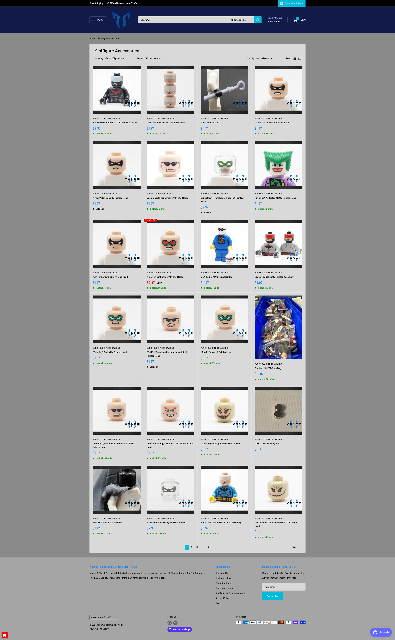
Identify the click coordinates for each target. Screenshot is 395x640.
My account (274, 21)
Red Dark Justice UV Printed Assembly (274, 276)
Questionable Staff (210, 122)
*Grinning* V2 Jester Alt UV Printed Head (275, 197)
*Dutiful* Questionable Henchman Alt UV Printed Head (167, 354)
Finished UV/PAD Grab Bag (268, 368)
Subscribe (272, 596)
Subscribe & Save (294, 3)
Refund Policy (223, 577)
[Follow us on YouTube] (175, 623)
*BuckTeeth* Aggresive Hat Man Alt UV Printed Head (170, 445)
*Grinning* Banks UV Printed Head (110, 352)
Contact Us (222, 572)
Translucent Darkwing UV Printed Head (166, 522)
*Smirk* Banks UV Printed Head (216, 352)
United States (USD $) (101, 617)
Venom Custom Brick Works (106, 118)
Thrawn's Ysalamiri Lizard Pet (108, 522)
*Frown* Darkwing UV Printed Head (110, 197)
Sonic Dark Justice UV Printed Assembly (221, 522)
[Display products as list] (299, 58)
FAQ (218, 602)
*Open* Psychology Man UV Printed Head (221, 443)
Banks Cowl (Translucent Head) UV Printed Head (222, 199)
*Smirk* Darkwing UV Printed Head (110, 276)
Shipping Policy (224, 582)
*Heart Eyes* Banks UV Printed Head (165, 276)
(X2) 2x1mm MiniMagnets (267, 443)
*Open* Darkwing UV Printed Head (272, 122)
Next (294, 547)
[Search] (258, 19)
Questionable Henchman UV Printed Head (167, 197)
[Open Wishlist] (5, 635)
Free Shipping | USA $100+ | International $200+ (113, 3)
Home (92, 38)
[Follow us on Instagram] (169, 623)
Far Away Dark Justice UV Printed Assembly (115, 122)
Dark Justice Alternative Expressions (166, 122)
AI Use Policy (223, 597)
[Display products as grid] (294, 58)
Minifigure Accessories (109, 38)
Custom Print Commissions (230, 592)
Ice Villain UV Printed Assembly (216, 276)
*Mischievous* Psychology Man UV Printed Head (276, 524)
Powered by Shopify (99, 628)
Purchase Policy (224, 587)
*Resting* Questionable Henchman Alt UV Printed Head (113, 445)
